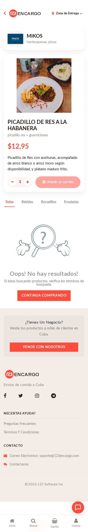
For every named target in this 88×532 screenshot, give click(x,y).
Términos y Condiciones (21, 432)
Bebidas (27, 202)
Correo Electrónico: (44, 456)
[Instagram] (38, 396)
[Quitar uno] (12, 182)
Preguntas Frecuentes (20, 424)
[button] (12, 524)
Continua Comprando (44, 295)
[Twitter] (21, 396)
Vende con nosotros (44, 347)
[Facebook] (6, 396)
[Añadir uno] (28, 182)
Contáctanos (19, 464)
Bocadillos (48, 202)
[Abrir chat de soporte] (78, 507)
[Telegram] (54, 396)
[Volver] (6, 13)
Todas (9, 202)
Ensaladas (71, 202)
